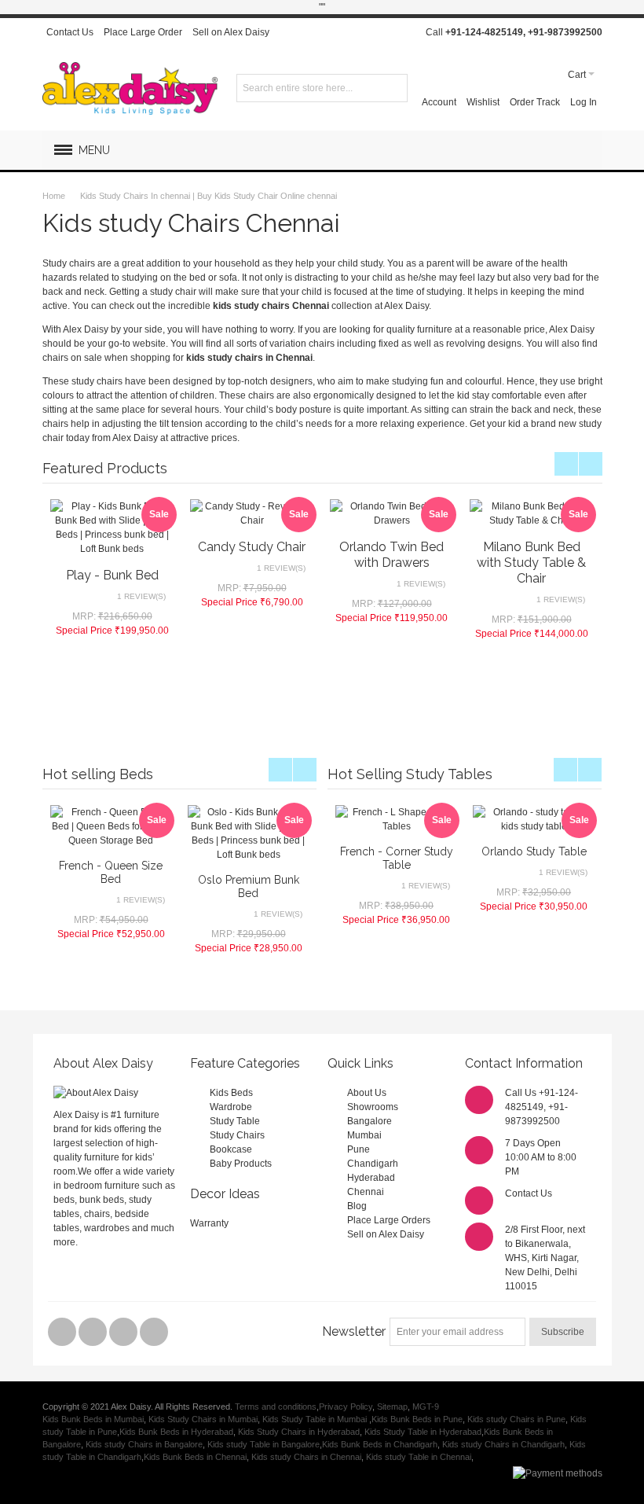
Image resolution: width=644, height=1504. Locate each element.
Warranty (209, 1223)
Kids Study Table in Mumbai (315, 1419)
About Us (366, 1092)
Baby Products (241, 1163)
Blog (357, 1206)
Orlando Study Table (534, 851)
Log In (583, 102)
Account (439, 102)
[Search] (393, 88)
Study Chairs (237, 1135)
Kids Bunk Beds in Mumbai (93, 1419)
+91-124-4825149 (484, 32)
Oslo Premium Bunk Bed (248, 886)
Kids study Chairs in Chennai (306, 1457)
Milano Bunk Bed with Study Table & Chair (531, 562)
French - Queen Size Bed (111, 872)
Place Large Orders (388, 1220)
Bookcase (231, 1149)
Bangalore (369, 1121)
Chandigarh (372, 1163)
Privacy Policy (345, 1406)
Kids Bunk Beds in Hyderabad (176, 1431)
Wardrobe (231, 1106)
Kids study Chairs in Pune (516, 1419)
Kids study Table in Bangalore (263, 1444)
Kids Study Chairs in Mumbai (203, 1419)
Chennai (365, 1191)
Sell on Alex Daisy (230, 32)
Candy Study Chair (252, 546)
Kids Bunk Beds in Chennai (195, 1457)
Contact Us (69, 32)
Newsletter (354, 1331)
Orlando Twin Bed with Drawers (391, 554)
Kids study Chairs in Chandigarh (503, 1444)
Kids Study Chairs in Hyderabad (299, 1431)
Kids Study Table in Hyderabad (422, 1431)
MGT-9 (425, 1406)
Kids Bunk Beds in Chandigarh (379, 1444)
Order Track (535, 102)
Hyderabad (371, 1177)
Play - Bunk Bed (112, 575)
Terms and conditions (276, 1406)
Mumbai (364, 1135)
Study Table (235, 1121)
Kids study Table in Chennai (418, 1457)
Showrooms (372, 1106)
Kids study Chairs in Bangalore (144, 1444)
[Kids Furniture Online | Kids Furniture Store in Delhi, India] (130, 88)
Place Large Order (143, 32)
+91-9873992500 (565, 32)
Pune (358, 1149)
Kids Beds (231, 1092)
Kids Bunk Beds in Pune (417, 1419)
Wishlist (483, 102)
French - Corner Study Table (396, 858)
